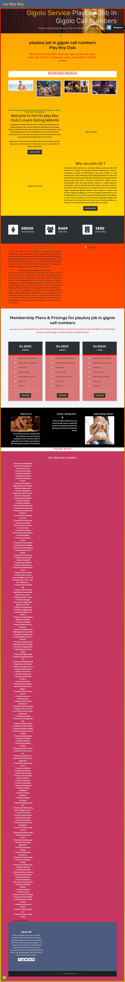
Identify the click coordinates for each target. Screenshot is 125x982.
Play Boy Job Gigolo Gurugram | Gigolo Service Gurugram (23, 624)
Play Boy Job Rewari (23, 877)
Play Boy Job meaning (23, 773)
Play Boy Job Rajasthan (23, 875)
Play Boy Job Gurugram (23, 669)
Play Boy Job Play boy (23, 820)
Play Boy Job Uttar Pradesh (23, 894)
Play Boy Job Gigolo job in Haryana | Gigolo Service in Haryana (22, 637)
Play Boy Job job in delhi (23, 723)
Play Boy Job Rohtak (23, 880)
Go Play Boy (13, 4)
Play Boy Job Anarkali (23, 476)
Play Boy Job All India (23, 471)
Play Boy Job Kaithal (23, 738)
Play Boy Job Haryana (23, 671)
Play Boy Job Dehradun (23, 558)
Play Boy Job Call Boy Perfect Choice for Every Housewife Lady (23, 525)
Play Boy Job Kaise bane (23, 736)
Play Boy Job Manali (23, 768)
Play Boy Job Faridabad (23, 572)
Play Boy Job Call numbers (23, 543)
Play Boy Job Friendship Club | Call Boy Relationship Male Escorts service (22, 592)
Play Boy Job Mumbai (23, 783)
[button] (16, 91)
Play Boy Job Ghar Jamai (23, 597)
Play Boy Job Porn (23, 867)
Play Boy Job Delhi (23, 560)
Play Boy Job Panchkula (23, 815)
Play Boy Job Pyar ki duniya (23, 872)
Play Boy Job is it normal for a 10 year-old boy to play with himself (23, 711)
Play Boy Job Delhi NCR (23, 563)
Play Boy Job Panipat (23, 818)
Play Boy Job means (23, 780)
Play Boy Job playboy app (23, 840)
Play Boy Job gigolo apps (23, 610)
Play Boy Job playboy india (23, 857)
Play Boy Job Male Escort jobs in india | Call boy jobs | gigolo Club (22, 758)
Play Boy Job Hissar (23, 681)
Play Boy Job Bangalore (23, 498)
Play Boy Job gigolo (23, 600)
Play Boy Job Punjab (23, 870)
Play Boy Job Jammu (23, 716)
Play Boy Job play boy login (23, 832)
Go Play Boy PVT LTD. (69, 974)
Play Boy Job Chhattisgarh (23, 548)
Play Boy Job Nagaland (23, 785)
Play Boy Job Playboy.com (23, 865)
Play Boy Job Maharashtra (23, 748)
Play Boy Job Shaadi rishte (23, 882)
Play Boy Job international (23, 706)
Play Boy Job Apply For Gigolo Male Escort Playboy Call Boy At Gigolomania (22, 486)
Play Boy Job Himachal (23, 674)
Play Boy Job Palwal (23, 813)
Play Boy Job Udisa (23, 889)
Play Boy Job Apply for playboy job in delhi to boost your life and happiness (23, 493)
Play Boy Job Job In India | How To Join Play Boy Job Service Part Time (23, 466)
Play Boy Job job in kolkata (23, 726)
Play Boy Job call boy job (23, 508)
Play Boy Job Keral (23, 741)
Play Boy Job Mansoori (23, 771)
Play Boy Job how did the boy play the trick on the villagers (23, 686)
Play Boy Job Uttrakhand (23, 897)
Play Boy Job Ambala (23, 473)
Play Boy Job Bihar (23, 501)
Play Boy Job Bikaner (23, 503)
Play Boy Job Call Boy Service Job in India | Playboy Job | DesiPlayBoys (23, 533)
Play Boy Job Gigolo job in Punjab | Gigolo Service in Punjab (23, 649)
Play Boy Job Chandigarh (23, 545)
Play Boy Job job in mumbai (23, 728)
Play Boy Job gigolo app (23, 607)
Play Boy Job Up (23, 892)
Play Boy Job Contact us (23, 555)
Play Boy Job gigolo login (23, 654)
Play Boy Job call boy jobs (23, 520)
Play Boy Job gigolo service (23, 667)
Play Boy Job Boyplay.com (23, 506)
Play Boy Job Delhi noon (23, 565)
